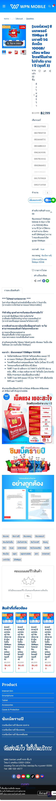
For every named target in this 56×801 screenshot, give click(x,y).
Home (6, 19)
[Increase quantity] (51, 192)
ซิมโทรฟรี (35, 542)
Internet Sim (7, 691)
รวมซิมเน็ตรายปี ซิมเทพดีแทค (15, 734)
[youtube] (23, 776)
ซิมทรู (45, 542)
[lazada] (42, 776)
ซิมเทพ (36, 388)
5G (4, 548)
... (12, 19)
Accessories (7, 705)
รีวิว (28, 596)
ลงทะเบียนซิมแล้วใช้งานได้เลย (17, 388)
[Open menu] (4, 6)
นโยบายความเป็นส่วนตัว (12, 794)
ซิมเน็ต (6, 553)
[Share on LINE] (47, 280)
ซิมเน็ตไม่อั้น (8, 542)
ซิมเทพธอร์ (39, 536)
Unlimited (22, 548)
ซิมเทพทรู (27, 536)
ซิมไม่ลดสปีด (35, 548)
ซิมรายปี (10, 390)
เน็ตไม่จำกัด (22, 542)
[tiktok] (33, 776)
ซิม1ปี (47, 548)
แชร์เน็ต (6, 559)
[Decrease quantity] (44, 192)
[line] (28, 776)
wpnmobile (26, 553)
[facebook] (14, 776)
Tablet (5, 700)
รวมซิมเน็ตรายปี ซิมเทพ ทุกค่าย (15, 725)
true (42, 249)
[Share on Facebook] (43, 280)
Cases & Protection (10, 709)
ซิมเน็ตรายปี (47, 255)
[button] (49, 6)
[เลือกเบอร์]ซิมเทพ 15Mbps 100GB (39, 260)
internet (46, 553)
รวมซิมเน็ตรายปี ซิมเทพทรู (13, 730)
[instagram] (19, 776)
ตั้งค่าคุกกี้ (43, 793)
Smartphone (7, 695)
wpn (15, 553)
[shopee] (37, 776)
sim (36, 553)
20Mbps (17, 559)
